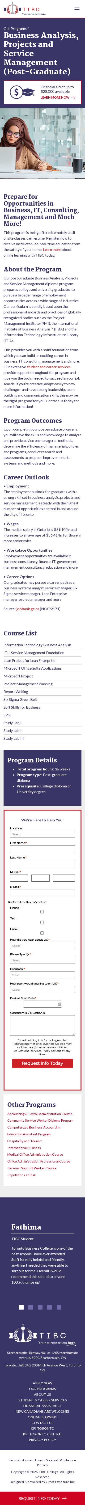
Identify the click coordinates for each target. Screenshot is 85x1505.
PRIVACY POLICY (42, 1440)
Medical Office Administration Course (35, 1154)
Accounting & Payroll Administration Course (39, 1114)
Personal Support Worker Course (31, 1168)
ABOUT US (42, 1394)
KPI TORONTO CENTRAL (42, 1434)
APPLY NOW (42, 1383)
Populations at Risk (21, 1175)
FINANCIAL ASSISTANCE (42, 1406)
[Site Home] (42, 1334)
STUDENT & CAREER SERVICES (42, 1400)
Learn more (52, 249)
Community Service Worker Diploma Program (40, 1120)
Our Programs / (16, 28)
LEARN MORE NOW (55, 97)
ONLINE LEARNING (42, 1417)
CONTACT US (42, 1423)
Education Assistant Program (29, 1134)
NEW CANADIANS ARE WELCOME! (42, 1411)
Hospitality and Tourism (24, 1141)
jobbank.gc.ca (27, 608)
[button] (21, 1307)
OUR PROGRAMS (42, 1389)
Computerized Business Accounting (33, 1127)
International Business (24, 1148)
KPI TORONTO (42, 1428)
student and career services (49, 366)
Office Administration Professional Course (38, 1161)
